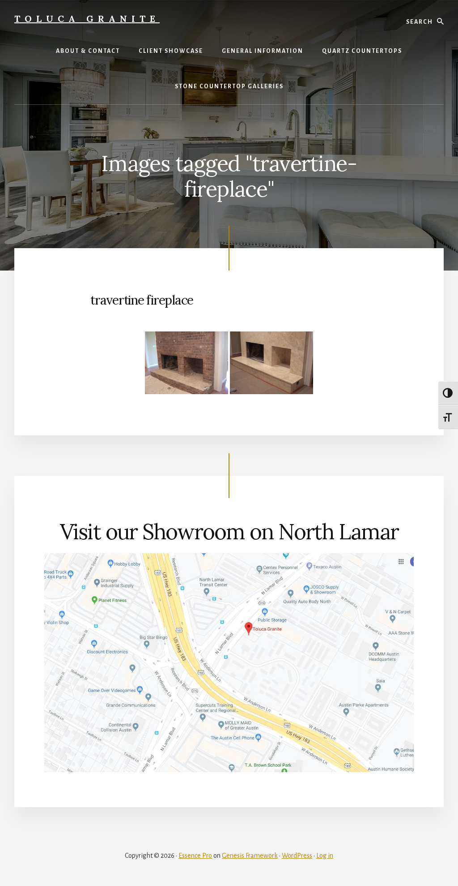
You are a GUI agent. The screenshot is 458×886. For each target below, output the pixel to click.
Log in (324, 855)
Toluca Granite (87, 18)
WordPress (297, 855)
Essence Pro (195, 855)
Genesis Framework (250, 855)
